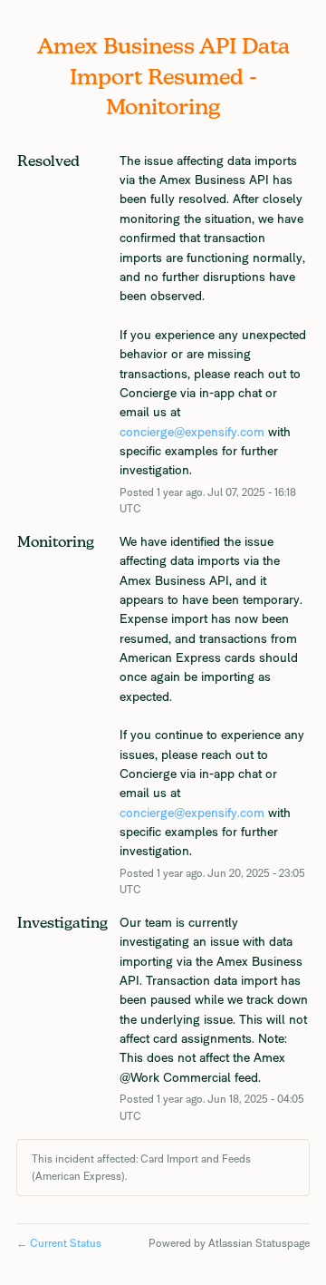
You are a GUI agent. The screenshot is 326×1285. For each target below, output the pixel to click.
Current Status (58, 1243)
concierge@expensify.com (192, 431)
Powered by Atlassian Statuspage (229, 1243)
